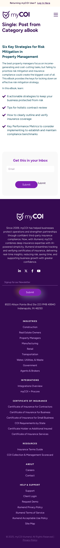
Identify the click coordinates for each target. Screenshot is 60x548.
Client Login (30, 496)
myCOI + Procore (30, 391)
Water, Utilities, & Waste (30, 360)
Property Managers (30, 338)
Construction (30, 327)
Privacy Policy (30, 540)
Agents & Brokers (30, 371)
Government (30, 365)
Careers (30, 470)
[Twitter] (26, 270)
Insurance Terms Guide (30, 449)
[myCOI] (16, 15)
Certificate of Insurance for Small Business (30, 418)
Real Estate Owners (30, 332)
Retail (30, 349)
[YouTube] (38, 270)
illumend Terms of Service (30, 513)
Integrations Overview (30, 386)
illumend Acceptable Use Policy (30, 518)
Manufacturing (30, 343)
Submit (26, 184)
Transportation (30, 354)
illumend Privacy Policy (30, 507)
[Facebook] (32, 270)
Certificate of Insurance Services (30, 434)
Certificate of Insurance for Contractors (30, 407)
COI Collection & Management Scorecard (30, 455)
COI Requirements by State (30, 423)
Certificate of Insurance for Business (30, 412)
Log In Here (43, 3)
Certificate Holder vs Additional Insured (30, 428)
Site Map (30, 523)
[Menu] (56, 14)
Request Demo (30, 502)
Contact (30, 475)
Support (30, 491)
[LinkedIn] (19, 270)
